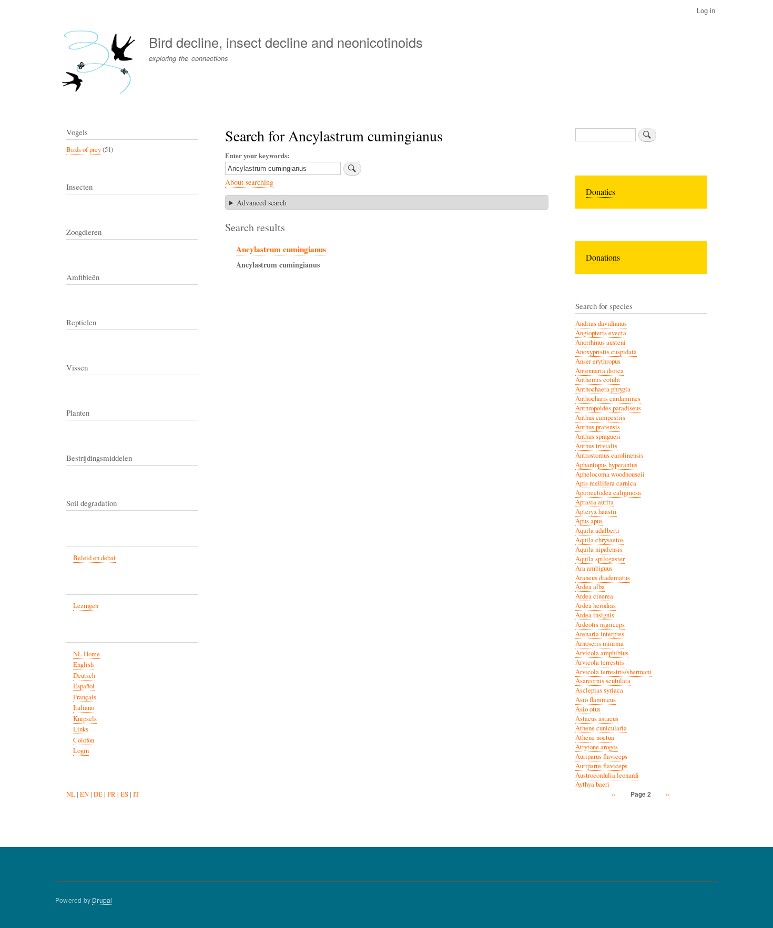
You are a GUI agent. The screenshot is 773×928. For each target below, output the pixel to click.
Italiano (83, 707)
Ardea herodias (595, 605)
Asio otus (588, 709)
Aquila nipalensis (599, 549)
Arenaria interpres (599, 634)
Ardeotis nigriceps (600, 624)
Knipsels (85, 718)
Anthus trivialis (596, 445)
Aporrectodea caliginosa (608, 492)
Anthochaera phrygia (602, 389)
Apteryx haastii (596, 511)
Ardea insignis (594, 615)
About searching (249, 182)
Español (84, 686)
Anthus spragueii (598, 436)
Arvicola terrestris (600, 662)
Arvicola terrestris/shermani (613, 671)
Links (80, 729)
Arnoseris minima (599, 643)
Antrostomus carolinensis (609, 455)
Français (84, 697)
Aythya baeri (592, 784)
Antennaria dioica (599, 370)
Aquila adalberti (597, 530)
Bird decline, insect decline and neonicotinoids (286, 42)
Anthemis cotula (597, 379)
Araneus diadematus (602, 577)
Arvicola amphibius (601, 652)
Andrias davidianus (601, 323)
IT (136, 794)
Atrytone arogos (596, 747)
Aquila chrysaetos (599, 539)
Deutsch (84, 675)
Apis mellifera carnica (605, 483)
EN (84, 794)
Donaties (600, 191)
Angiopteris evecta (600, 332)
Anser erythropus (598, 361)
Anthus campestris (600, 417)
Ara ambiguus (594, 568)
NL (70, 794)
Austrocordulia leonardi (607, 775)
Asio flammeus (595, 699)
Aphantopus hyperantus (606, 464)
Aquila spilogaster (600, 558)
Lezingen (85, 605)
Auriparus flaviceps (601, 756)
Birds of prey (83, 149)
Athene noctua (594, 737)
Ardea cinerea (594, 596)
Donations (603, 257)
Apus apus (589, 521)
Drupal (102, 899)
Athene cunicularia (601, 728)
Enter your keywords (256, 155)
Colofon (83, 740)
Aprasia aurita (594, 502)
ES (124, 794)
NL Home (86, 653)
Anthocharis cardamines (607, 398)
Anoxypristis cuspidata (606, 351)
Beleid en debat (94, 557)
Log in (706, 10)
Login (81, 750)
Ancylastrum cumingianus (281, 249)
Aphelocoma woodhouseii (610, 474)
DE (98, 794)
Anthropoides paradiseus (608, 408)
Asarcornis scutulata (602, 680)
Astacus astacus (596, 718)
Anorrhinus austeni (600, 342)
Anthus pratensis (597, 426)
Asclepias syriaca (599, 690)
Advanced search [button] (262, 203)
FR (111, 794)
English (83, 664)
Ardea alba (590, 586)
